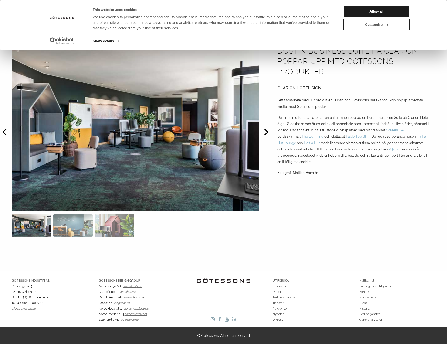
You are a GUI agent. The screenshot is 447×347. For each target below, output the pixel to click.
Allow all (376, 11)
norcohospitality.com (137, 308)
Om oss (278, 319)
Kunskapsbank (369, 297)
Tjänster (278, 303)
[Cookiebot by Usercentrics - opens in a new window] (61, 40)
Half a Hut (312, 143)
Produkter (279, 286)
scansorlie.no (130, 319)
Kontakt (364, 291)
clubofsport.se (128, 291)
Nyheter (278, 314)
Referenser (280, 308)
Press (363, 303)
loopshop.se (122, 303)
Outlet (277, 291)
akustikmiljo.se (132, 286)
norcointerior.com (136, 314)
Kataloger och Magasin (375, 286)
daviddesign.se (134, 297)
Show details (103, 41)
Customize (374, 25)
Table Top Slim (357, 137)
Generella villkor (370, 319)
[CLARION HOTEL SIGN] (31, 225)
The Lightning (313, 137)
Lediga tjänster (369, 314)
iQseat (394, 149)
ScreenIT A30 (397, 130)
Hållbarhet (366, 280)
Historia (364, 308)
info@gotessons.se (24, 308)
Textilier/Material (284, 297)
